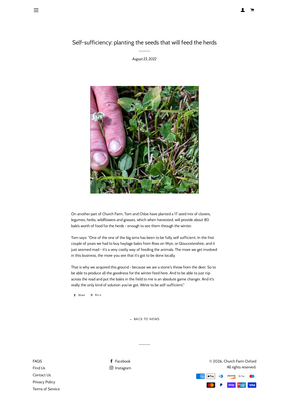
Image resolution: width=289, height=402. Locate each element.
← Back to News (144, 319)
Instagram (122, 368)
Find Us (39, 368)
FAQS (37, 361)
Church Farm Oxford (240, 361)
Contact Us (42, 375)
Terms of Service (46, 389)
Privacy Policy (44, 382)
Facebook (122, 361)
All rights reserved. (241, 367)
